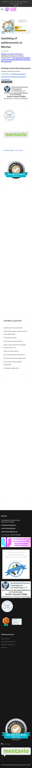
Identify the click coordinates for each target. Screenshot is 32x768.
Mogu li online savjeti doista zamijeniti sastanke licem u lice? (15, 346)
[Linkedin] (17, 5)
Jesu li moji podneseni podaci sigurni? (14, 355)
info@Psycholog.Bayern (22, 1)
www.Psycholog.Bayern (8, 528)
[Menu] (2, 9)
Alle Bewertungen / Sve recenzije (13, 150)
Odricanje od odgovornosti (11, 368)
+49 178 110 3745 (8, 1)
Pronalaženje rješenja (10, 338)
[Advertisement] (16, 250)
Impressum (4, 647)
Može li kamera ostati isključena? (13, 341)
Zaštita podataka (5, 638)
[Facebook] (14, 5)
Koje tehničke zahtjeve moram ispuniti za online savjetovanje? (15, 332)
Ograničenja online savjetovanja (13, 328)
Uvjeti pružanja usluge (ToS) (8, 641)
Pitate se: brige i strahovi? (11, 351)
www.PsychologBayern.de (9, 531)
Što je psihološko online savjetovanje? (15, 358)
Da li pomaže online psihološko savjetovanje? (13, 363)
